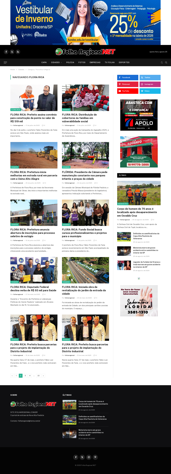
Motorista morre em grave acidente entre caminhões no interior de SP (145, 250)
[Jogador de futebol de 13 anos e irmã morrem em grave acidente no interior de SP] (124, 265)
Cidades (55, 62)
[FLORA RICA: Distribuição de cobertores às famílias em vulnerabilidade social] (85, 98)
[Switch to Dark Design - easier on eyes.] (161, 62)
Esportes (124, 62)
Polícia (70, 62)
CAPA (44, 62)
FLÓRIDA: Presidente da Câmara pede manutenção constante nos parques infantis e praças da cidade (84, 175)
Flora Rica (15, 109)
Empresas (95, 62)
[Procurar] (166, 62)
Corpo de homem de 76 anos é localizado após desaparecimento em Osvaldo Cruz (137, 212)
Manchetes (123, 204)
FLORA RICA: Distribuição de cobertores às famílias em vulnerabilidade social (79, 118)
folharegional (18, 125)
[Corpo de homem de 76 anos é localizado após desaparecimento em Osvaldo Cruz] (139, 193)
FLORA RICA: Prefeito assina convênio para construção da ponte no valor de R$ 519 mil (33, 118)
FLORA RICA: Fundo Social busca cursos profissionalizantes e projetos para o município (84, 233)
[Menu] (5, 62)
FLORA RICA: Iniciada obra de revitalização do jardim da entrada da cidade (84, 290)
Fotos (82, 62)
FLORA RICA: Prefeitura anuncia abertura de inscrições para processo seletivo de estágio (32, 233)
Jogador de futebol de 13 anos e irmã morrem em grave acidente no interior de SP (146, 264)
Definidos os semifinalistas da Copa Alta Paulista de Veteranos (146, 236)
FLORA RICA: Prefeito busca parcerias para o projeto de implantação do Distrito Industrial (33, 348)
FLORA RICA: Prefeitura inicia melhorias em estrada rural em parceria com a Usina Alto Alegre (33, 175)
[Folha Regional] (85, 52)
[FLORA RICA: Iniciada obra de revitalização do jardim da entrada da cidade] (85, 270)
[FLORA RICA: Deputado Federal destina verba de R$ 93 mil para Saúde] (33, 270)
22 (39, 376)
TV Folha (110, 62)
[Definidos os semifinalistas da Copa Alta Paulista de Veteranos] (124, 237)
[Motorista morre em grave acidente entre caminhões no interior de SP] (124, 251)
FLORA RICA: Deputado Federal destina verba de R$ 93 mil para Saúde (33, 289)
